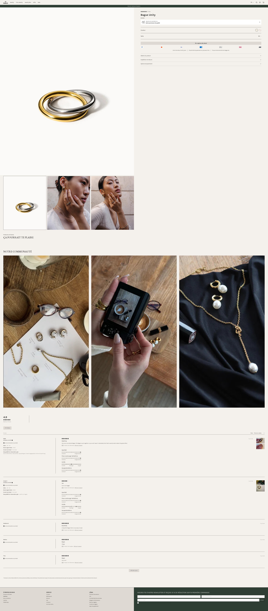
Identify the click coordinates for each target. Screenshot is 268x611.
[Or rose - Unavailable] (260, 30)
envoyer (262, 600)
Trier (252, 433)
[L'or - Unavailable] (256, 30)
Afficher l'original (78, 445)
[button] (146, 11)
